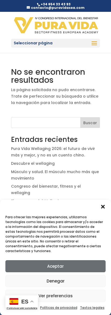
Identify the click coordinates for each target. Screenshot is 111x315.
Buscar (90, 123)
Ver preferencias (56, 296)
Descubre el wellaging (33, 163)
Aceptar (55, 266)
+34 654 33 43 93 (56, 4)
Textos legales (92, 307)
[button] (103, 206)
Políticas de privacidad (58, 307)
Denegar (56, 281)
